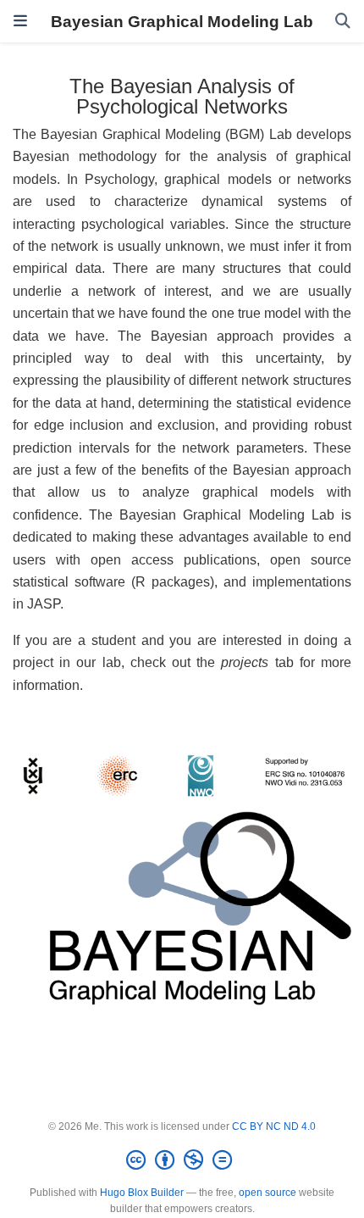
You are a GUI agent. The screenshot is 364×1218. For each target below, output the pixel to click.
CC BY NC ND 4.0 (274, 1126)
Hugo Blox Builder (142, 1193)
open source (267, 1193)
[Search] (342, 21)
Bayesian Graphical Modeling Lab (182, 21)
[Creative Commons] (182, 1160)
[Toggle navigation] (20, 21)
